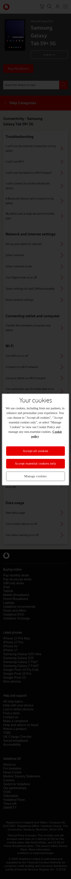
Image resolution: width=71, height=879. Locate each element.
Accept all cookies (35, 451)
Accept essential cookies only (35, 463)
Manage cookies (35, 476)
